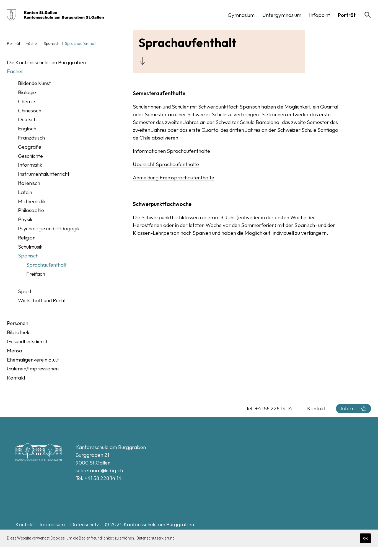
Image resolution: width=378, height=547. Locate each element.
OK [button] (365, 538)
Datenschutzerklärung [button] (155, 538)
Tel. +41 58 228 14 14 (269, 408)
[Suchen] (367, 15)
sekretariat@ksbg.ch (99, 470)
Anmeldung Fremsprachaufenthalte (173, 177)
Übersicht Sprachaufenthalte (166, 164)
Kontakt (316, 408)
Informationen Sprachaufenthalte (171, 151)
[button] (241, 15)
